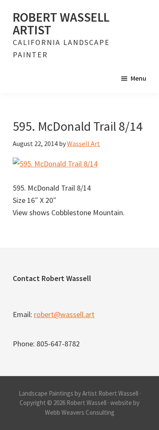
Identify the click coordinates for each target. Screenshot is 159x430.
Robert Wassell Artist (61, 23)
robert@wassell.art (64, 314)
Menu (138, 78)
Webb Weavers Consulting (79, 412)
